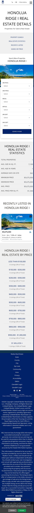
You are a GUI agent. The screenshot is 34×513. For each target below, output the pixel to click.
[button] (31, 2)
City (17, 363)
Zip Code (17, 366)
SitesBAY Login (17, 387)
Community (17, 369)
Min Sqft (5, 114)
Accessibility (17, 378)
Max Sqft (5, 122)
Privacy (17, 375)
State (17, 357)
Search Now (17, 131)
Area (17, 372)
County (17, 360)
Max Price (6, 90)
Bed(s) (4, 98)
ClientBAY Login (17, 384)
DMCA (17, 381)
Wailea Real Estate (17, 354)
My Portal (24, 2)
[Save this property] (30, 216)
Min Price (5, 82)
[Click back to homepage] (2, 2)
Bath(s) (5, 106)
